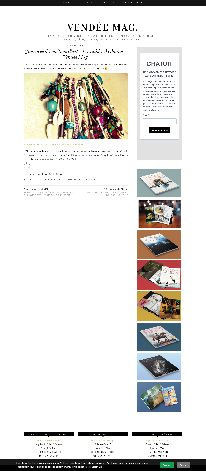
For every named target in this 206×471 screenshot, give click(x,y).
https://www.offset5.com (48, 440)
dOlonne (45, 180)
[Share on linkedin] (61, 174)
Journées (56, 180)
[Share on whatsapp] (57, 174)
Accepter (167, 465)
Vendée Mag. (103, 27)
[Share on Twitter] (46, 174)
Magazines (107, 3)
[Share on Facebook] (42, 174)
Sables (88, 180)
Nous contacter (133, 3)
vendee (98, 180)
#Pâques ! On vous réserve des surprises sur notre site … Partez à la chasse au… (48, 192)
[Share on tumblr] (53, 174)
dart (30, 180)
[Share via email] (39, 174)
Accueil (67, 3)
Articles (86, 3)
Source (27, 167)
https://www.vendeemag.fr (103, 440)
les (65, 180)
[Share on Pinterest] (50, 174)
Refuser (183, 465)
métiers (78, 180)
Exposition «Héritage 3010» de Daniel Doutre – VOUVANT (106, 192)
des (36, 180)
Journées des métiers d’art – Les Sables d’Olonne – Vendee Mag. (55, 144)
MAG (70, 180)
